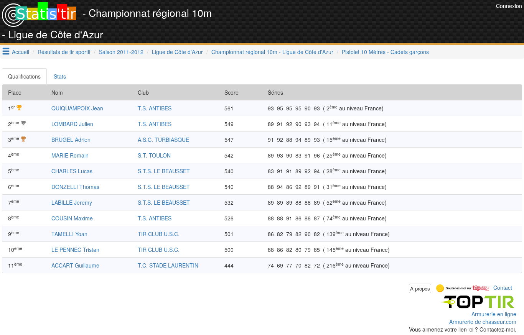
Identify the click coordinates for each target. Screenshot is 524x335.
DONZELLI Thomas (75, 186)
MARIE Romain (70, 155)
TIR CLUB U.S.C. (159, 234)
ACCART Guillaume (75, 265)
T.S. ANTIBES (154, 108)
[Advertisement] (354, 19)
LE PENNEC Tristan (75, 249)
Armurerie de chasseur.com (482, 321)
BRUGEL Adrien (71, 139)
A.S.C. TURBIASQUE (163, 139)
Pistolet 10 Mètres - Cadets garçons (385, 52)
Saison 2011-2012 (121, 52)
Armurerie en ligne (493, 314)
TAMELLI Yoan (69, 234)
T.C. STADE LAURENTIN (168, 265)
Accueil (20, 52)
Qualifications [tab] (24, 76)
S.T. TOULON (154, 155)
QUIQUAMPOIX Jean (77, 108)
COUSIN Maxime (72, 218)
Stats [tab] (60, 76)
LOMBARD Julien (72, 124)
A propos (420, 288)
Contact (502, 287)
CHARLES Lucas (71, 171)
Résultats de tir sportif (64, 52)
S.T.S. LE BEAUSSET (164, 171)
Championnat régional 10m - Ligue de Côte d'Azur (272, 52)
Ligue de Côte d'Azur (177, 52)
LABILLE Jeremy (71, 202)
